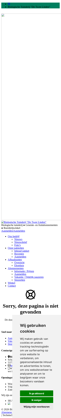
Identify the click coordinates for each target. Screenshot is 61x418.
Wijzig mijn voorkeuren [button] (37, 406)
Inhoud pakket (21, 251)
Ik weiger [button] (37, 400)
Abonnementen (16, 268)
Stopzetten (19, 280)
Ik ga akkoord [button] (36, 393)
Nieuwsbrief (20, 242)
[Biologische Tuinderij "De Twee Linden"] (23, 222)
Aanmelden (7, 230)
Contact (12, 285)
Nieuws (18, 239)
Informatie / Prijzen (24, 271)
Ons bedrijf (13, 236)
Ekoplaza (19, 265)
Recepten (19, 253)
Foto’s (17, 245)
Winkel (11, 282)
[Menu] (9, 4)
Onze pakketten (16, 248)
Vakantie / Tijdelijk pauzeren (29, 277)
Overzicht (19, 262)
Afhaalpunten (15, 259)
